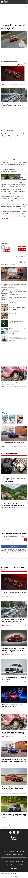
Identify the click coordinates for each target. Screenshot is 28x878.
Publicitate (20, 864)
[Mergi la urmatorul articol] (25, 6)
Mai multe (22, 249)
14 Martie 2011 (10, 131)
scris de (14, 84)
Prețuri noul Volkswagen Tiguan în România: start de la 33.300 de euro (12, 787)
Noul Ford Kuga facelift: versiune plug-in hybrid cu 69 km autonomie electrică (14, 760)
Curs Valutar (14, 868)
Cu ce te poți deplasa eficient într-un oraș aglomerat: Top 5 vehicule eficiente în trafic (13, 621)
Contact (6, 861)
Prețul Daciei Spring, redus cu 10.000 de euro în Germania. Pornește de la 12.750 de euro (14, 815)
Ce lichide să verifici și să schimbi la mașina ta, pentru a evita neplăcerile (13, 732)
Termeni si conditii (20, 861)
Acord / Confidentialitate (10, 864)
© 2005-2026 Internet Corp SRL (8, 873)
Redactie (12, 861)
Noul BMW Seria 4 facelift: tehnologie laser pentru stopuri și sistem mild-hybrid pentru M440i (13, 650)
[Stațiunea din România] (14, 492)
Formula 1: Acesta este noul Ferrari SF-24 (11, 82)
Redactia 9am (22, 246)
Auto (3, 84)
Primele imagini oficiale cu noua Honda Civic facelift (12, 705)
